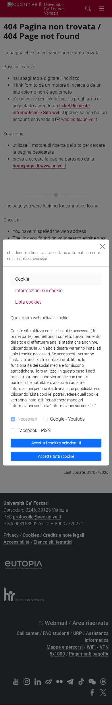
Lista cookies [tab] (28, 302)
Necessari (27, 419)
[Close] (102, 246)
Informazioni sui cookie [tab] (38, 290)
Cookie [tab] (22, 279)
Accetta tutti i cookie (56, 456)
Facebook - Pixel (34, 430)
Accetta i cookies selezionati (56, 443)
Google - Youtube (67, 419)
